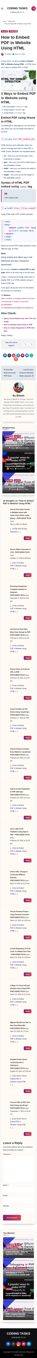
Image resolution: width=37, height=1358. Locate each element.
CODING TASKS (17, 8)
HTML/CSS (13, 31)
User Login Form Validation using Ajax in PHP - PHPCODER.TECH (20, 832)
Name (5, 1185)
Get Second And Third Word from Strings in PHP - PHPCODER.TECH (20, 632)
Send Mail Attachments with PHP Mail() (10, 373)
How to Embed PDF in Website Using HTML (16, 42)
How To (4, 31)
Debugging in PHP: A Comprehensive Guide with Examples (17, 1275)
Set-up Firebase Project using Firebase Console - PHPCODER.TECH (20, 914)
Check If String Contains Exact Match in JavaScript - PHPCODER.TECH (20, 752)
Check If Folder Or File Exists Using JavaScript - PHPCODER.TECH (20, 712)
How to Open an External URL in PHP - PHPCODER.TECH (19, 672)
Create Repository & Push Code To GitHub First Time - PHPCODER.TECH (20, 951)
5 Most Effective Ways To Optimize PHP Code (16, 444)
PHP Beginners (11, 439)
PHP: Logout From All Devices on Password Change (18, 486)
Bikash (9, 54)
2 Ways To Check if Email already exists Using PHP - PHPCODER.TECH (20, 988)
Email (5, 1195)
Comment (7, 1154)
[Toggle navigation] (2, 8)
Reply (28, 538)
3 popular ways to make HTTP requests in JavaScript (18, 465)
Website (6, 1206)
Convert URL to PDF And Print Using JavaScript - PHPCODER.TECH (20, 1105)
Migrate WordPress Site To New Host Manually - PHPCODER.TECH (20, 1025)
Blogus (29, 1352)
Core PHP (9, 436)
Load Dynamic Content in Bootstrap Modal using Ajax (26, 373)
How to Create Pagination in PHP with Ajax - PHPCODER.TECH (20, 792)
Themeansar (18, 1355)
